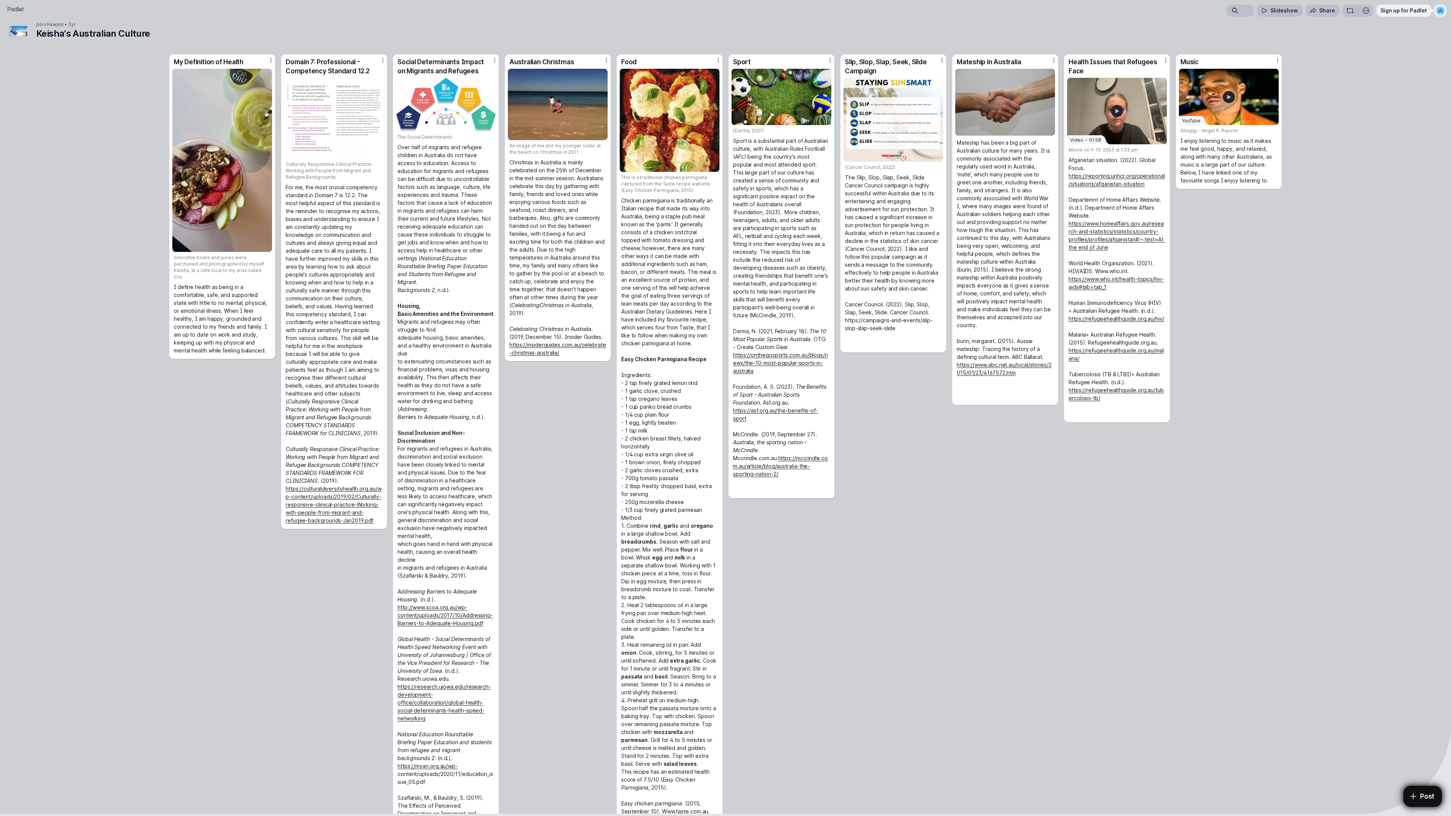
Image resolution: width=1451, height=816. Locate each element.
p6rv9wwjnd (49, 24)
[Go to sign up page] (1440, 11)
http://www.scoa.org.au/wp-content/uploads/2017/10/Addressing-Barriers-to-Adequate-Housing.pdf (445, 615)
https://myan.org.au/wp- (428, 766)
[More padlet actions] (1366, 11)
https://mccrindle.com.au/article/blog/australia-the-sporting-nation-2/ (780, 466)
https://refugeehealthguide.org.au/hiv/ (1116, 318)
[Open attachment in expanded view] (222, 160)
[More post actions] (271, 60)
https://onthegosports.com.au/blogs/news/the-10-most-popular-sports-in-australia (780, 363)
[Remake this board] (1350, 11)
